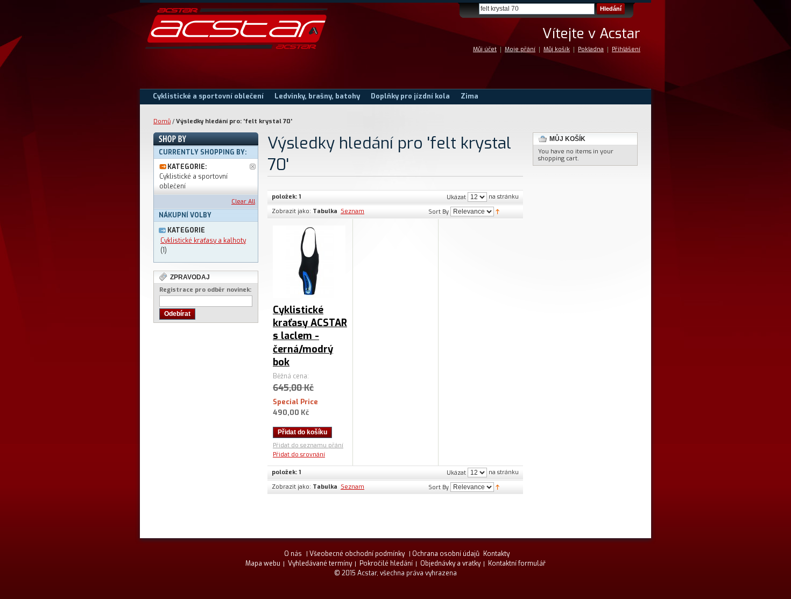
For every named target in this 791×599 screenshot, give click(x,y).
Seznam (352, 211)
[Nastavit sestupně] (497, 211)
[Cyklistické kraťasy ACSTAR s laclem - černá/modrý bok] (309, 261)
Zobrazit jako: (291, 211)
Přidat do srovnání (299, 454)
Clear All (243, 202)
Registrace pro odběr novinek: (205, 290)
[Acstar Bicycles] (236, 28)
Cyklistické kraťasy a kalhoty (203, 240)
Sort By (438, 212)
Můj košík (556, 49)
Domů (162, 121)
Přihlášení (626, 49)
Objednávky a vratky (450, 563)
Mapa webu (262, 563)
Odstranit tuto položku (253, 167)
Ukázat (456, 197)
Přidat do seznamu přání (308, 445)
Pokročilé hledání (386, 563)
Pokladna (591, 49)
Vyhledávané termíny (320, 563)
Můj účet (485, 49)
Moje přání (520, 49)
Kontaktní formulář (517, 563)
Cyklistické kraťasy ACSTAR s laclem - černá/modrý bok (310, 336)
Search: (472, 9)
